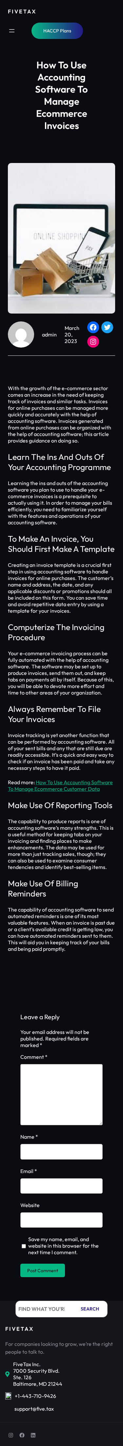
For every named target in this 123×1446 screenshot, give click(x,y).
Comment (34, 1057)
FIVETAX (22, 11)
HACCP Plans (57, 31)
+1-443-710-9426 (35, 1396)
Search (90, 1309)
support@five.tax (34, 1408)
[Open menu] (12, 31)
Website (30, 1205)
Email (28, 1171)
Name (29, 1136)
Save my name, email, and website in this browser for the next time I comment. (63, 1246)
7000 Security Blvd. (36, 1370)
